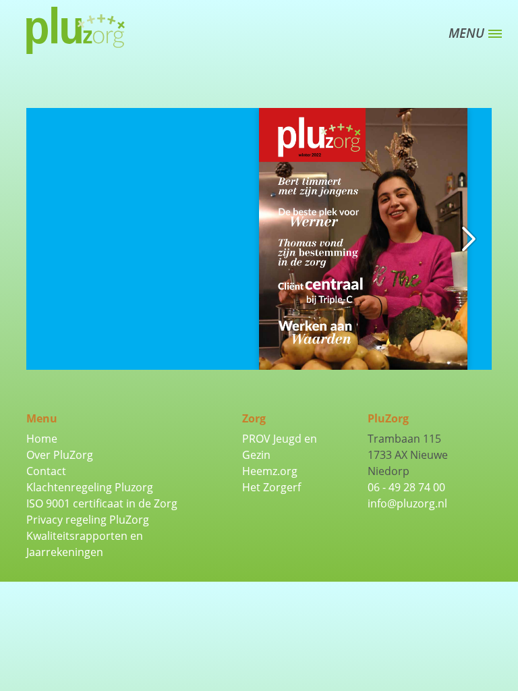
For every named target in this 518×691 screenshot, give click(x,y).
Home (41, 438)
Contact (46, 471)
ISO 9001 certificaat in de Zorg (101, 503)
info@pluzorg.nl (407, 503)
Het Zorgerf (271, 487)
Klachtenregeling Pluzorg (89, 487)
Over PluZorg (59, 454)
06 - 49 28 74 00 (406, 487)
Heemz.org (269, 471)
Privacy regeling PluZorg (87, 519)
